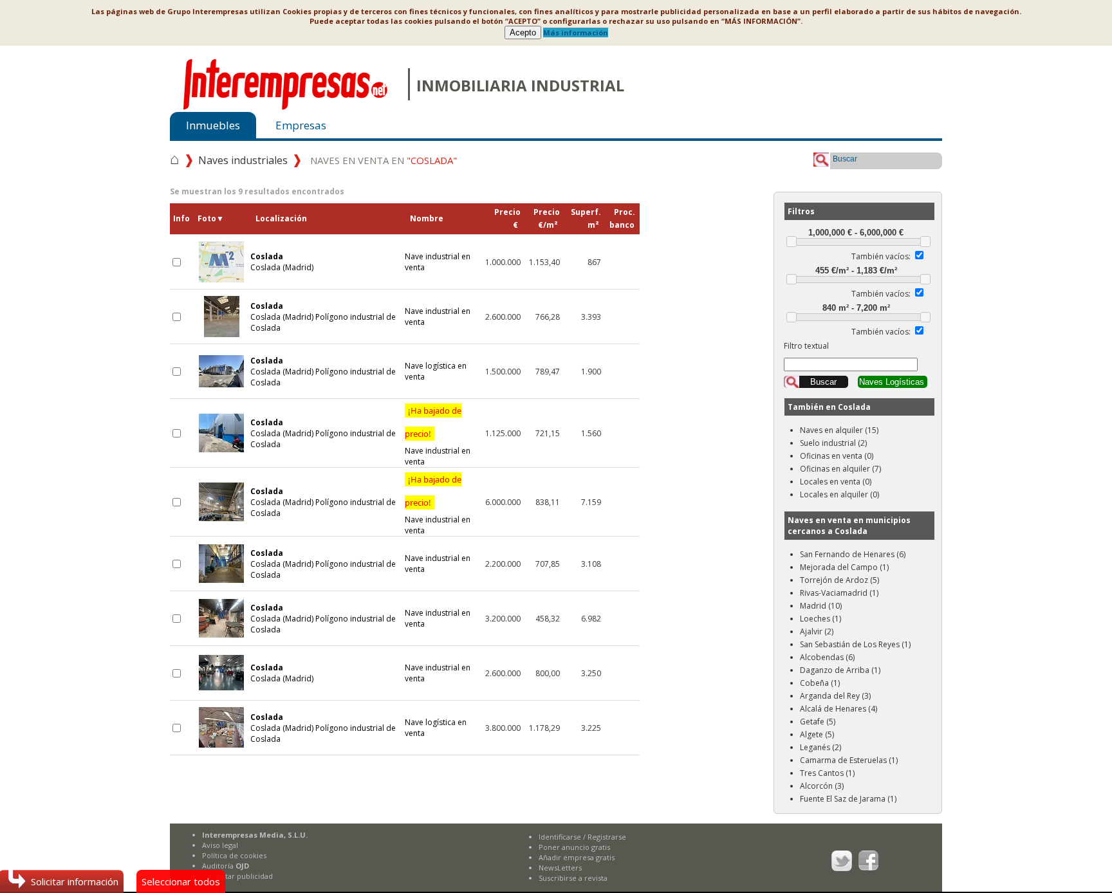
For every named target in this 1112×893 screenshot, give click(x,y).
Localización (281, 218)
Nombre (426, 218)
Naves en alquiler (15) (839, 430)
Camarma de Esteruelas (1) (849, 760)
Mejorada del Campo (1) (844, 567)
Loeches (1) (820, 618)
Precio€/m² (546, 218)
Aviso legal (220, 845)
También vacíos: (881, 256)
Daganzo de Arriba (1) (840, 670)
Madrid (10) (821, 605)
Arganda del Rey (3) (835, 695)
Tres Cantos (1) (827, 773)
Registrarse (607, 837)
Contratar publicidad (237, 876)
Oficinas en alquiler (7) (840, 468)
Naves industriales (243, 160)
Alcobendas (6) (827, 657)
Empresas (300, 125)
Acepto (523, 32)
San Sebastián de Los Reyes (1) (855, 644)
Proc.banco (622, 218)
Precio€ (507, 218)
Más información (575, 32)
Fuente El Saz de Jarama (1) (848, 798)
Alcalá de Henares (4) (838, 708)
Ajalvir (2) (816, 631)
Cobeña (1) (820, 682)
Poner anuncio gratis (574, 847)
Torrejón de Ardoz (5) (839, 580)
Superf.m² (586, 218)
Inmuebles (213, 125)
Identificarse (560, 837)
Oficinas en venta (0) (836, 455)
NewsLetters (560, 867)
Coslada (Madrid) (281, 262)
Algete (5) (817, 734)
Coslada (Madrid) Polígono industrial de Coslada (323, 316)
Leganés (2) (820, 747)
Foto (211, 218)
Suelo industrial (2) (833, 442)
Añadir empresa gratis (577, 857)
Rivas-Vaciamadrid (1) (839, 592)
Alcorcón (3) (822, 785)
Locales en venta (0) (835, 481)
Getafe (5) (817, 721)
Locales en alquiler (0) (839, 494)
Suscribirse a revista (573, 878)
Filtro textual (806, 345)
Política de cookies (234, 855)
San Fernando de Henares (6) (852, 554)
